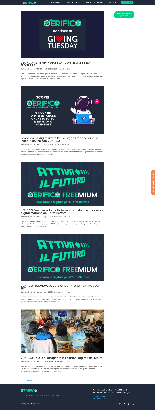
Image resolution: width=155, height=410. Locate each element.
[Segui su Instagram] (120, 404)
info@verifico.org (99, 396)
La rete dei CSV (63, 144)
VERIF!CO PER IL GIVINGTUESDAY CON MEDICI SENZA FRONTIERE (55, 64)
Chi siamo (56, 2)
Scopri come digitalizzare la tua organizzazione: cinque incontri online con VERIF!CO (59, 139)
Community (100, 2)
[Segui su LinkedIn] (132, 404)
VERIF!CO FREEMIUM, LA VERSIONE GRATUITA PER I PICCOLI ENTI (60, 287)
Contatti (35, 404)
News (88, 2)
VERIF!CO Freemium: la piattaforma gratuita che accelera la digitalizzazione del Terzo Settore (62, 211)
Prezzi (79, 2)
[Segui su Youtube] (128, 404)
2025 (55, 144)
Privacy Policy (26, 404)
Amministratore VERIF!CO (32, 69)
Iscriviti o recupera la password (124, 14)
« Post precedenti (27, 380)
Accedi (128, 2)
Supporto (114, 2)
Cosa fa (69, 2)
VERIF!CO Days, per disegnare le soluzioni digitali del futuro (61, 358)
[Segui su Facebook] (124, 404)
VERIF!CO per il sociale (61, 69)
